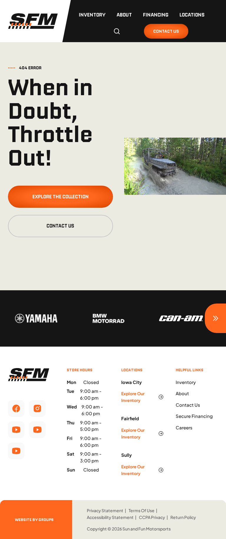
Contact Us (60, 226)
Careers (184, 427)
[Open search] (116, 31)
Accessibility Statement (110, 517)
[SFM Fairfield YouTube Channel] (37, 429)
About (124, 15)
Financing (155, 15)
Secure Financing (194, 416)
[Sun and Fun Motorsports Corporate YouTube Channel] (16, 429)
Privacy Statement (105, 510)
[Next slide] (215, 318)
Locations (192, 15)
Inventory (92, 14)
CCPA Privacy (152, 517)
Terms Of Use (141, 510)
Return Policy (183, 517)
